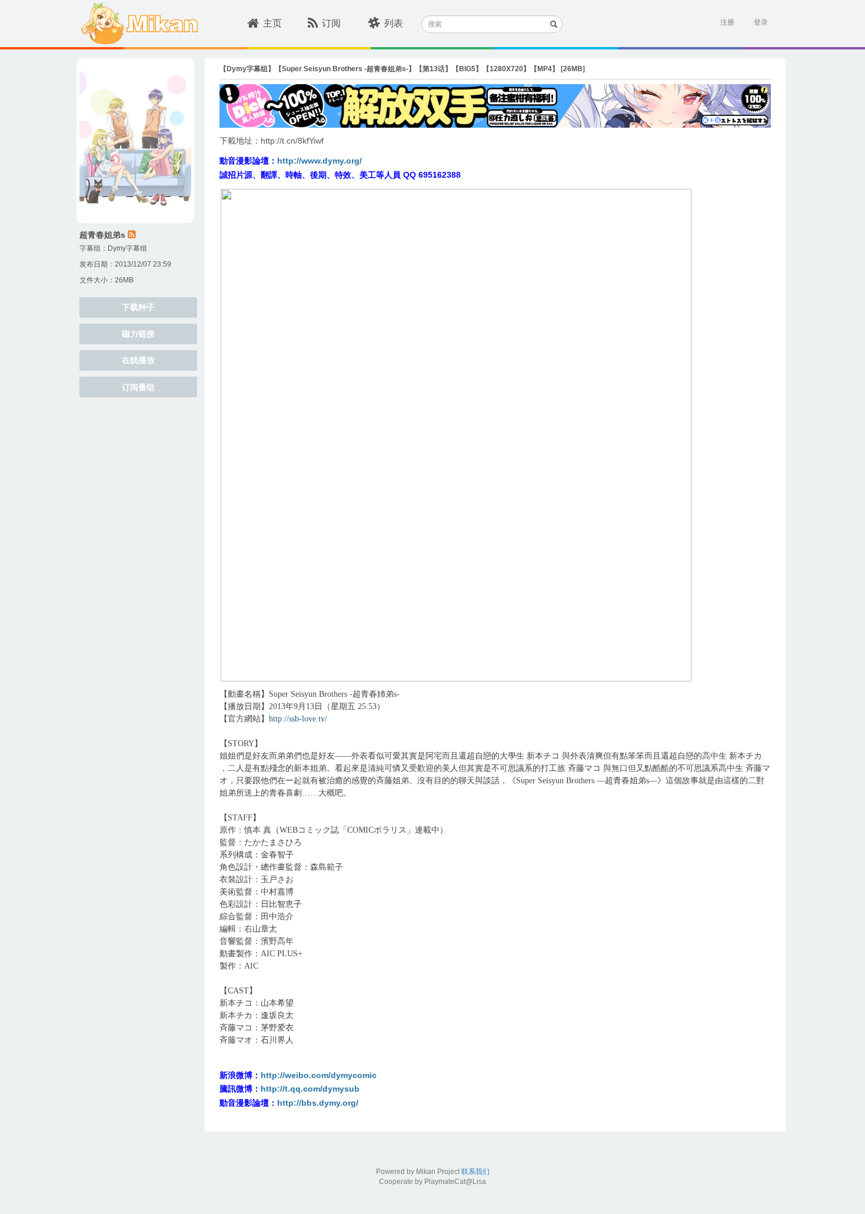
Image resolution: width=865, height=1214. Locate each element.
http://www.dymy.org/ (319, 160)
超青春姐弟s (102, 235)
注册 (727, 22)
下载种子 (138, 307)
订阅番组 (138, 387)
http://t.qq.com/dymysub (310, 1088)
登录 (761, 22)
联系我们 (475, 1172)
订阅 (331, 23)
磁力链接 (138, 333)
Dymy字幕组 (127, 248)
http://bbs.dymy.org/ (317, 1102)
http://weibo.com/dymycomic (319, 1075)
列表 (393, 23)
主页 (272, 23)
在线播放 (138, 360)
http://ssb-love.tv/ (298, 718)
